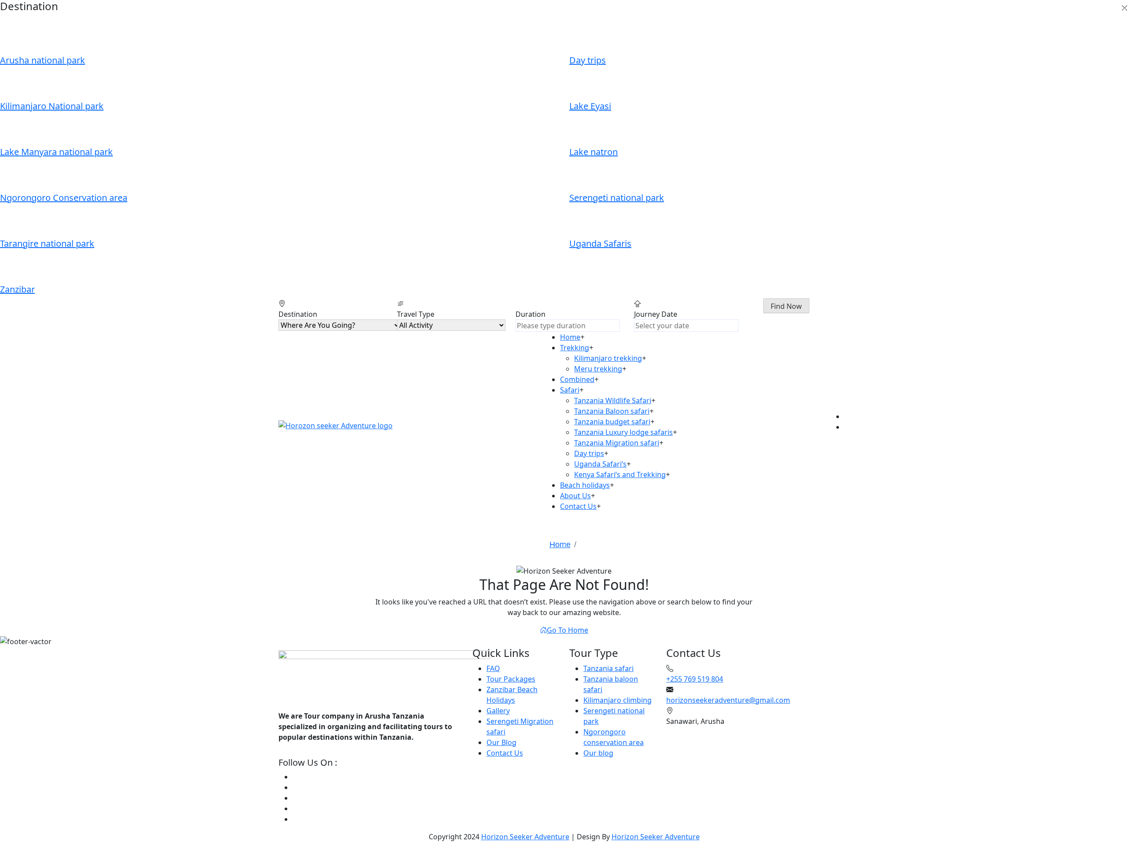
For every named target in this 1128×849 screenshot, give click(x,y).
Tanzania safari (608, 668)
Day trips (589, 453)
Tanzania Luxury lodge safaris (623, 432)
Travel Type (415, 314)
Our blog (598, 753)
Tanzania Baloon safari (611, 411)
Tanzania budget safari (612, 421)
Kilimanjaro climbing (617, 700)
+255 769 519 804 (694, 679)
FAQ (493, 668)
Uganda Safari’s (600, 464)
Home (570, 337)
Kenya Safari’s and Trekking (620, 474)
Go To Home (567, 630)
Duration (530, 314)
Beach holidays (585, 485)
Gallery (498, 711)
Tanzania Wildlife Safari (612, 400)
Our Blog (501, 742)
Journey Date (655, 314)
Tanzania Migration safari (616, 443)
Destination (297, 314)
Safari (569, 390)
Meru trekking (598, 369)
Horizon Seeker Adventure (525, 837)
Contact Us (578, 506)
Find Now (786, 306)
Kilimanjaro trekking (608, 358)
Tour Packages (510, 679)
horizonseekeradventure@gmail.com (728, 700)
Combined (577, 379)
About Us (575, 496)
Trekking (574, 347)
